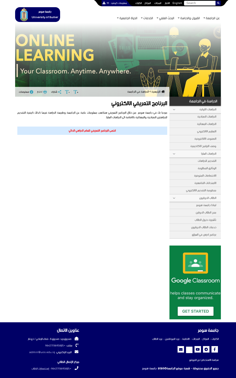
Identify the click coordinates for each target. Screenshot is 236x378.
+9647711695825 (55, 345)
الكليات (138, 3)
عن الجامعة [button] (213, 18)
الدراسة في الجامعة (203, 101)
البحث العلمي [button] (166, 18)
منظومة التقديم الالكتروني (201, 190)
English (177, 3)
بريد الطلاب (157, 339)
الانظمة (186, 339)
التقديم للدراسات (207, 161)
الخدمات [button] (148, 18)
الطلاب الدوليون (207, 198)
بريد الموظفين (172, 339)
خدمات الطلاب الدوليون (203, 227)
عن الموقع (194, 360)
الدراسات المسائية (206, 124)
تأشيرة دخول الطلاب (205, 220)
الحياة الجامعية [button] (128, 18)
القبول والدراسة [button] (190, 18)
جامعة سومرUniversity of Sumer (45, 14)
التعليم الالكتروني (206, 131)
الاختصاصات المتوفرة (205, 175)
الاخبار (167, 3)
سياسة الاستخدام (210, 360)
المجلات (157, 3)
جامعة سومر (149, 368)
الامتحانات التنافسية (205, 183)
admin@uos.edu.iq (42, 352)
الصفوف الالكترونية (205, 138)
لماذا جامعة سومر (206, 205)
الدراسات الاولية (207, 109)
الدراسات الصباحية (206, 116)
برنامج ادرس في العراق (204, 234)
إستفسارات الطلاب (40, 368)
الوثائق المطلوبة (207, 168)
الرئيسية (156, 91)
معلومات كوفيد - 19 (117, 3)
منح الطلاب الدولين (206, 212)
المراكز (148, 3)
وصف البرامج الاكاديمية (203, 146)
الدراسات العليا (208, 153)
